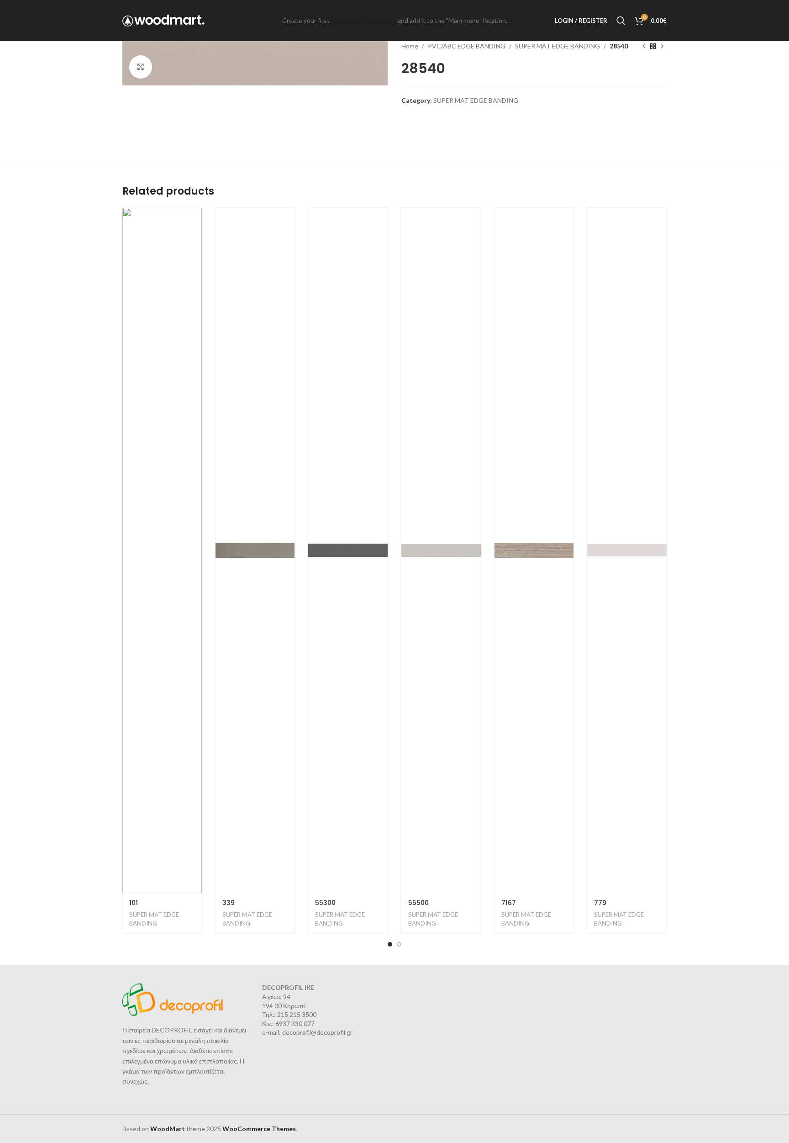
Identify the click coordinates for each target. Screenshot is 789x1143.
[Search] (621, 20)
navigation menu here (363, 20)
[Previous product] (643, 46)
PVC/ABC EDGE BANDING (466, 46)
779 (600, 902)
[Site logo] (163, 20)
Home (409, 46)
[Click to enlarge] (140, 66)
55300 (325, 902)
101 (133, 902)
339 (228, 902)
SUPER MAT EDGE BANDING (557, 46)
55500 (418, 902)
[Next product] (662, 46)
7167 (508, 902)
